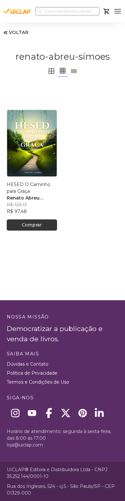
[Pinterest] (82, 412)
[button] (117, 11)
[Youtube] (32, 412)
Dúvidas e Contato (27, 364)
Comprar (32, 225)
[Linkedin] (99, 412)
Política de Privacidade (32, 373)
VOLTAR (19, 32)
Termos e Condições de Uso (38, 382)
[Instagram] (15, 412)
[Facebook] (48, 412)
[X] (65, 412)
